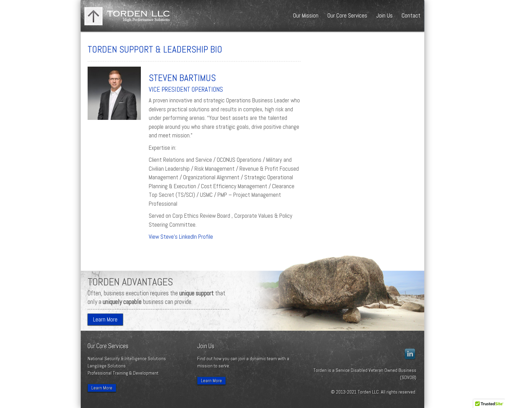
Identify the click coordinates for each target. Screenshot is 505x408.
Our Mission (305, 15)
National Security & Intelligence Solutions (127, 358)
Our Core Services (347, 15)
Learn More (105, 319)
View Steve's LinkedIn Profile (181, 236)
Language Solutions (107, 366)
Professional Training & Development (123, 373)
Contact (411, 15)
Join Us (384, 15)
